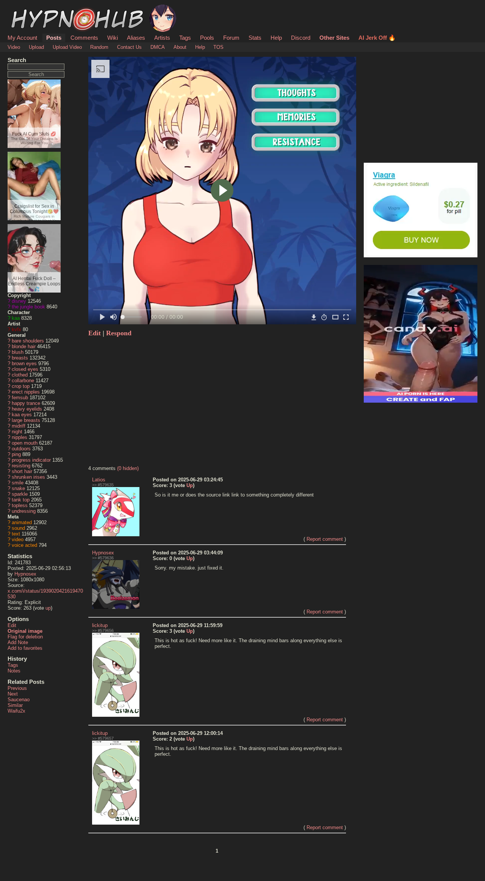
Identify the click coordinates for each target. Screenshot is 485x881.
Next (13, 694)
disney (19, 301)
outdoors (21, 448)
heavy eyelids (27, 409)
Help (276, 37)
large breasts (26, 420)
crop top (21, 386)
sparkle (20, 494)
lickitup (100, 625)
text (16, 534)
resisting (21, 466)
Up (189, 485)
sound (18, 528)
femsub (20, 397)
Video (14, 47)
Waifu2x (16, 711)
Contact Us (129, 47)
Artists (162, 37)
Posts (53, 37)
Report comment (325, 539)
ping (16, 454)
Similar (15, 705)
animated (22, 522)
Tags (185, 37)
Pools (207, 37)
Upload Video (67, 47)
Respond (118, 333)
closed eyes (25, 369)
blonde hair (24, 346)
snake (18, 488)
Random (99, 47)
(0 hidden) (128, 468)
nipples (19, 437)
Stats (255, 37)
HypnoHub (29, 9)
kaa (16, 318)
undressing (24, 511)
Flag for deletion (25, 637)
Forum (231, 37)
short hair (22, 471)
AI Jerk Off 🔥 (377, 37)
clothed (20, 375)
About (180, 47)
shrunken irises (28, 477)
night (17, 431)
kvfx (16, 329)
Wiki (112, 37)
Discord (300, 37)
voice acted (24, 545)
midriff (18, 426)
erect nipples (26, 392)
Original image (25, 631)
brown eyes (24, 363)
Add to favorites (25, 648)
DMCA (157, 47)
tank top (21, 500)
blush (17, 352)
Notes (14, 671)
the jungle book (28, 307)
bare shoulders (28, 341)
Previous (17, 688)
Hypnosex (25, 574)
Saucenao (19, 699)
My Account (22, 37)
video (17, 539)
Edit (12, 625)
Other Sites (334, 37)
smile (17, 483)
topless (20, 505)
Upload (36, 47)
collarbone (23, 380)
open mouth (25, 443)
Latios (98, 480)
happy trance (26, 403)
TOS (218, 47)
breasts (20, 358)
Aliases (136, 37)
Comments (84, 37)
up (48, 608)
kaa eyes (22, 414)
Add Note (18, 642)
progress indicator (31, 460)
